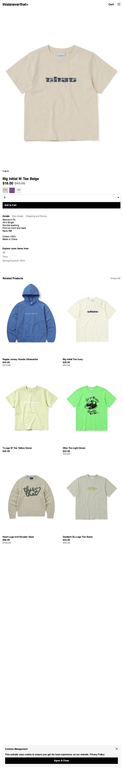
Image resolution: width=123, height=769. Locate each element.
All (4, 252)
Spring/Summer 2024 (14, 260)
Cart (111, 4)
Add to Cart (10, 205)
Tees (5, 256)
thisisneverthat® (15, 4)
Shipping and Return (36, 216)
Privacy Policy (97, 754)
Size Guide (17, 216)
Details (6, 216)
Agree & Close (61, 760)
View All (115, 278)
